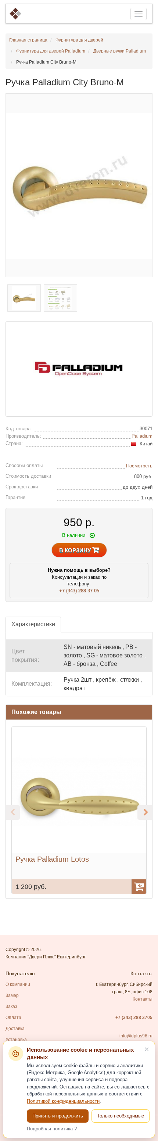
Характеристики (33, 624)
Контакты (142, 999)
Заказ (11, 1006)
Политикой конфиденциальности (63, 1101)
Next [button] (144, 812)
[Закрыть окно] (146, 1049)
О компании (18, 984)
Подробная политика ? (52, 1128)
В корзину (75, 550)
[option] (79, 810)
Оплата (13, 1017)
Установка (16, 1039)
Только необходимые (120, 1116)
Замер (12, 995)
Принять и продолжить (57, 1116)
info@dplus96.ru (135, 1035)
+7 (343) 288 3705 (133, 1017)
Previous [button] (12, 812)
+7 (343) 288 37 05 (79, 590)
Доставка (15, 1028)
